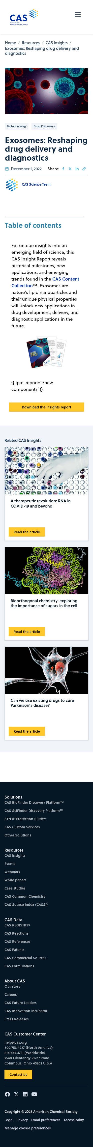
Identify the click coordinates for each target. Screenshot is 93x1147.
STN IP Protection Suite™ (25, 818)
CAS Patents (14, 949)
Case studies (15, 888)
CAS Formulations (19, 966)
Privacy (22, 1119)
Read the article (27, 532)
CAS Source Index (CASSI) (26, 904)
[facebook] (63, 169)
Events (9, 863)
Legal (8, 1119)
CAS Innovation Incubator (25, 1010)
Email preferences (46, 1119)
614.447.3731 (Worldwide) (24, 1052)
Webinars (12, 871)
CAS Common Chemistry (24, 896)
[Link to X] (70, 169)
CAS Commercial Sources (25, 957)
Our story (12, 986)
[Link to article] (84, 169)
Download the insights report (46, 407)
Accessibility (73, 1119)
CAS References (17, 941)
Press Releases (16, 1019)
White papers (15, 880)
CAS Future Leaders (20, 1002)
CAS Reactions (16, 933)
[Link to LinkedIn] (77, 169)
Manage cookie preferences (27, 1128)
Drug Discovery (44, 126)
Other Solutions (17, 835)
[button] (77, 17)
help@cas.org (15, 1042)
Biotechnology (17, 126)
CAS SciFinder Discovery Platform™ (33, 810)
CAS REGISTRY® (17, 925)
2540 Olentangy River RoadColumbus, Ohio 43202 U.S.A (28, 1060)
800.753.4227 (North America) (28, 1047)
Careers (10, 994)
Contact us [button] (18, 1074)
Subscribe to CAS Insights (46, 794)
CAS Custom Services (22, 827)
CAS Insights (15, 855)
